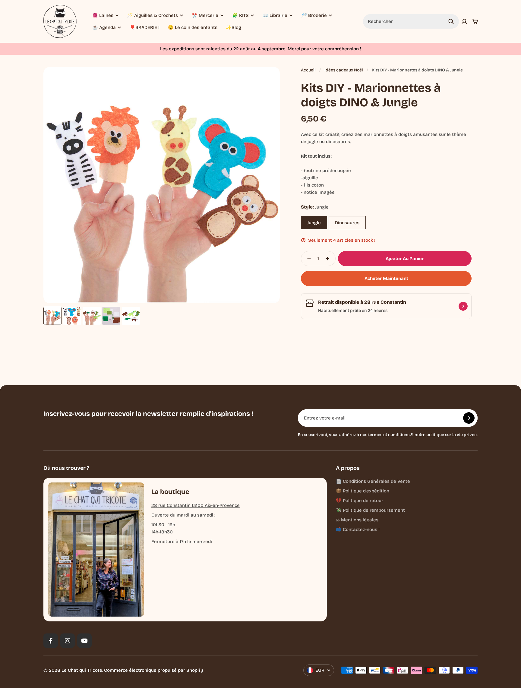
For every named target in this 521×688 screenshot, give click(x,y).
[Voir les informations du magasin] (463, 306)
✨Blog (233, 27)
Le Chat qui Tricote (82, 670)
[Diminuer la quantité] (307, 258)
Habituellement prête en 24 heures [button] (352, 310)
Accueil (308, 70)
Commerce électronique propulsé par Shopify (153, 670)
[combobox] (411, 21)
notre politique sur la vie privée (446, 434)
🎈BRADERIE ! (144, 27)
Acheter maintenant (386, 278)
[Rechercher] (451, 21)
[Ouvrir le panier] (475, 21)
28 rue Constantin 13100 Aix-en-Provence (195, 505)
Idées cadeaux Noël (343, 70)
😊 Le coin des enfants (192, 27)
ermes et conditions (389, 434)
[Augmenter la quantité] (329, 258)
